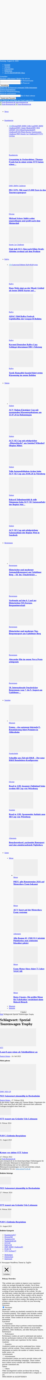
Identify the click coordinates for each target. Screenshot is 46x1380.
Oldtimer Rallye (24, 265)
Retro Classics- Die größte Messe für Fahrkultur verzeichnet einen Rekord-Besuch (28, 999)
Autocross (15, 265)
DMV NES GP (5, 1092)
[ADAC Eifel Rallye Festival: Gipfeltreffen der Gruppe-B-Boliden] (21, 310)
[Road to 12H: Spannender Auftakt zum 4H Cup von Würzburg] (21, 808)
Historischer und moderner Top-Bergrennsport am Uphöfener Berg (25, 632)
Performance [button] (6, 1332)
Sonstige (7, 700)
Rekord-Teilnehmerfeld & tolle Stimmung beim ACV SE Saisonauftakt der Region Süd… (27, 502)
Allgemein (12, 838)
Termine (7, 67)
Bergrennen (8, 543)
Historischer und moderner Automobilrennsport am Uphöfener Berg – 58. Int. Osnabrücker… (25, 572)
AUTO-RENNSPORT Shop (14, 73)
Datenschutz (8, 1257)
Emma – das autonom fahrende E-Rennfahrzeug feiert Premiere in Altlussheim (25, 729)
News (6, 111)
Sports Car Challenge (28, 134)
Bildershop (8, 71)
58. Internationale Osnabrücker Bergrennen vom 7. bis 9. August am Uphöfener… (25, 690)
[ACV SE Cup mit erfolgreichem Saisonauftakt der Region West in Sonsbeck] (21, 524)
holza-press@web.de (23, 1169)
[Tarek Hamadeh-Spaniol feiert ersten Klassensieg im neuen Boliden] (21, 366)
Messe (11, 858)
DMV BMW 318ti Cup (25, 126)
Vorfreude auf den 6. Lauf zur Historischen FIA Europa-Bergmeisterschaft (22, 603)
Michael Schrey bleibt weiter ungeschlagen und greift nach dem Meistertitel (24, 220)
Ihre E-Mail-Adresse (28, 96)
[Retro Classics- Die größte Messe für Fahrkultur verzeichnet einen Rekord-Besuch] (25, 991)
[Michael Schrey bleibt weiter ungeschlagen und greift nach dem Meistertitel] (21, 212)
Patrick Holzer (5, 1056)
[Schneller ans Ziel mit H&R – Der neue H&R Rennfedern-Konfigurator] (21, 751)
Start (1, 1014)
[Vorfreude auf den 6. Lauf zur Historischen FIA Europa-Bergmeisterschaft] (21, 594)
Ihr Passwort (25, 83)
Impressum (8, 1259)
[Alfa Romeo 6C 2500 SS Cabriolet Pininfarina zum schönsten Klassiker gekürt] (25, 932)
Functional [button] (6, 1321)
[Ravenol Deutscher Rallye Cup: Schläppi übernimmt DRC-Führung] (21, 338)
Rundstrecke (8, 120)
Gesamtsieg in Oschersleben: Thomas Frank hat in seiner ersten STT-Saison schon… (26, 161)
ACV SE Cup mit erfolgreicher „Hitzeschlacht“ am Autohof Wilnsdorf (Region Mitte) (26, 443)
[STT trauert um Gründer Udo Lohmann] (5, 1114)
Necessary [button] (5, 1305)
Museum (12, 723)
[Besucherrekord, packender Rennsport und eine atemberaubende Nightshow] (21, 836)
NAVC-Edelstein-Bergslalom (13, 1136)
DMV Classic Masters (24, 128)
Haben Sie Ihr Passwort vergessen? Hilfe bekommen (18, 88)
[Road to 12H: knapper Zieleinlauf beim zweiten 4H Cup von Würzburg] (21, 780)
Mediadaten (8, 1255)
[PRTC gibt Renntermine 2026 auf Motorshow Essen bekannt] (25, 875)
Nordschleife (28, 130)
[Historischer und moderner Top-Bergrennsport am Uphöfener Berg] (21, 625)
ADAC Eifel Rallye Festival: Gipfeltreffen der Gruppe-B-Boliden (25, 317)
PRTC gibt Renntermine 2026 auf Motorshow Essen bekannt (28, 883)
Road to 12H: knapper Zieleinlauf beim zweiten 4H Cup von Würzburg (27, 787)
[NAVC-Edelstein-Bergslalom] (5, 1131)
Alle (10, 126)
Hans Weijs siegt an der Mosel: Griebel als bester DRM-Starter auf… (26, 289)
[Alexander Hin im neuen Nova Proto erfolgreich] (21, 653)
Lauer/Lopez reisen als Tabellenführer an (19, 1052)
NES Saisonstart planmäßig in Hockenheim (20, 1096)
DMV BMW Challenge (17, 186)
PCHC (18, 132)
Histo (22, 130)
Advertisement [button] (7, 1354)
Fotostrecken (9, 69)
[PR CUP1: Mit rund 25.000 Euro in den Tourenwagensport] (21, 184)
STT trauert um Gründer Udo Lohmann (18, 1119)
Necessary (8, 1307)
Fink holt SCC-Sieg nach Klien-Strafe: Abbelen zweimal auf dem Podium (26, 250)
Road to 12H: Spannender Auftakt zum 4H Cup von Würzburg (27, 815)
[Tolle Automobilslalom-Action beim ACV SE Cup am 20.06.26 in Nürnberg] (21, 465)
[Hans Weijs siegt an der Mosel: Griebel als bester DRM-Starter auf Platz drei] (21, 282)
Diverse (14, 126)
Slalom (6, 383)
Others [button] (4, 1366)
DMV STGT (16, 130)
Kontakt (7, 65)
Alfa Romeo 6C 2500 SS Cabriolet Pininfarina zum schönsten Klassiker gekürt (29, 940)
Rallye (6, 259)
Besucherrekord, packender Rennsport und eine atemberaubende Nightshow (26, 843)
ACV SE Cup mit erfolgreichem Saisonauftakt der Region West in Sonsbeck (24, 532)
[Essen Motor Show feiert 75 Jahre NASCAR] (25, 962)
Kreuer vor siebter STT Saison (14, 1152)
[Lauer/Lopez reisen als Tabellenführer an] (18, 1046)
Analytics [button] (5, 1342)
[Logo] (8, 104)
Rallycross (34, 265)
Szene (6, 853)
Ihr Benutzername (27, 81)
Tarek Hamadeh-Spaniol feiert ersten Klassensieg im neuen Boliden (26, 374)
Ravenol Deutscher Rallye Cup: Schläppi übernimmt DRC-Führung (25, 345)
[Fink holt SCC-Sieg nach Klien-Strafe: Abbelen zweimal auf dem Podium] (21, 243)
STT (37, 134)
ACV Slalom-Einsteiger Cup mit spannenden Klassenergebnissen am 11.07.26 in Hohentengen (25, 412)
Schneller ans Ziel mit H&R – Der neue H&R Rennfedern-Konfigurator (27, 759)
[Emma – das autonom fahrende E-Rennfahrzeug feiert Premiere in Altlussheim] (21, 721)
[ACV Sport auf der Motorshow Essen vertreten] (25, 904)
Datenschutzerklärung (7, 90)
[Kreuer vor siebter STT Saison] (5, 1148)
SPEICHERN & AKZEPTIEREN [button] (14, 1377)
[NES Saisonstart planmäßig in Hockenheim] (18, 1090)
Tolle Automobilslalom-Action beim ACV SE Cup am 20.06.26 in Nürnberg (27, 472)
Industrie (12, 1008)
